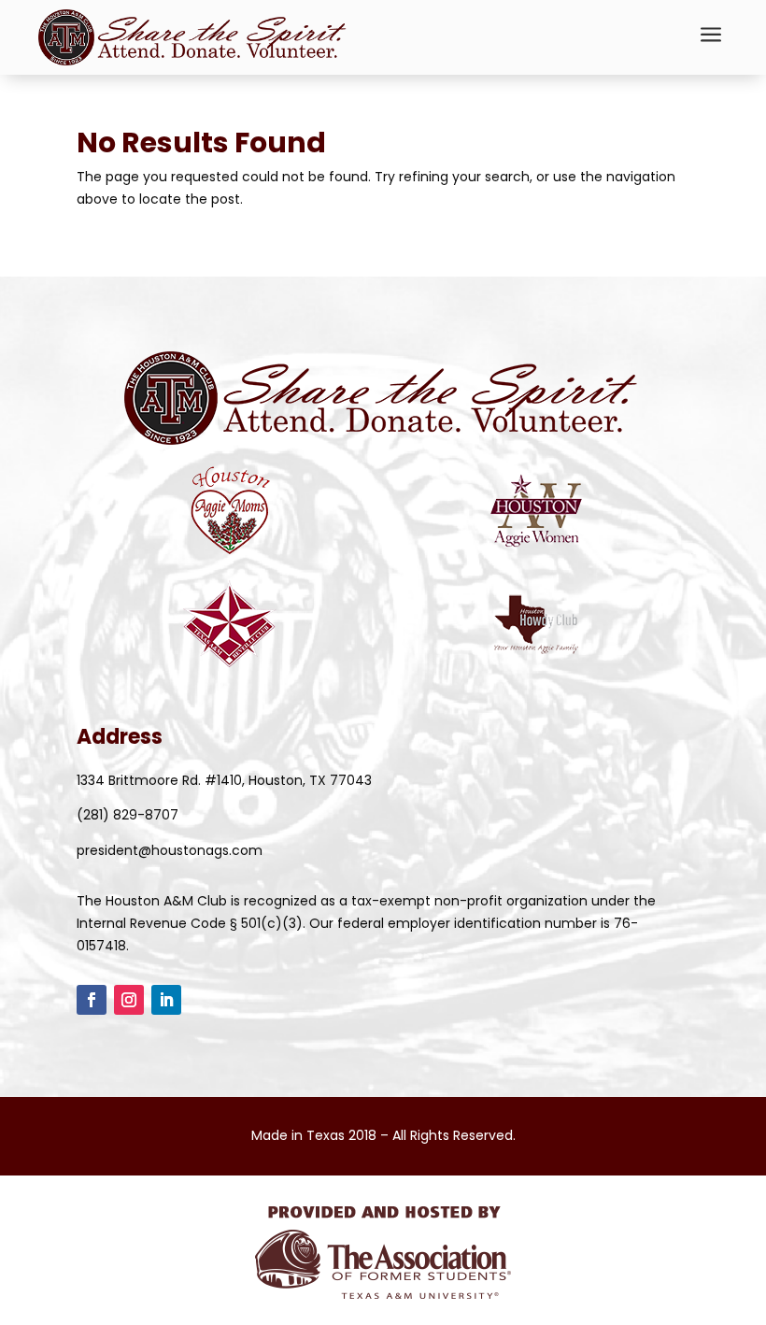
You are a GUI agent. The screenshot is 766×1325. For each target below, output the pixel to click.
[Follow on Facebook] (91, 1000)
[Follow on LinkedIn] (166, 1000)
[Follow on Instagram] (129, 1000)
